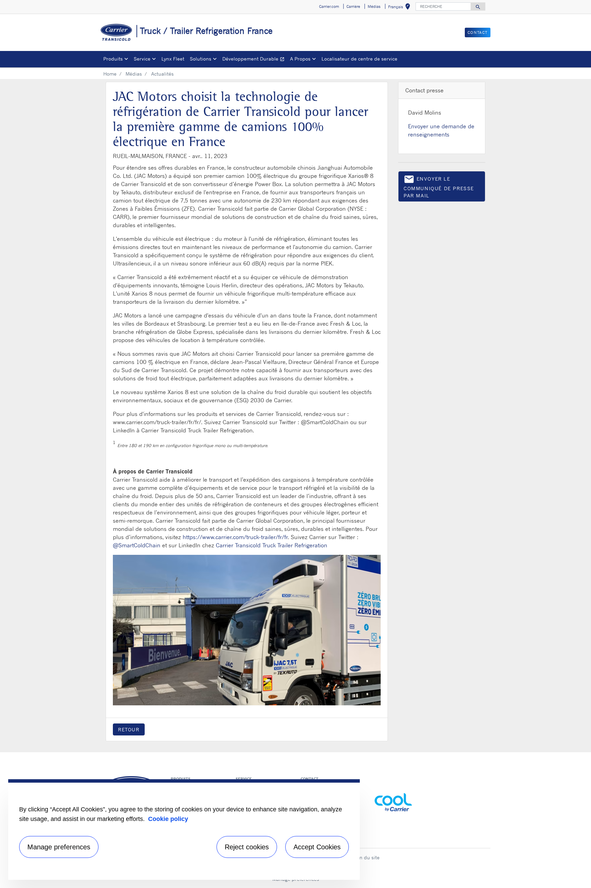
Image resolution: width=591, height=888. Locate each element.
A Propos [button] (300, 59)
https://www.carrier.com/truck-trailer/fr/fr (235, 537)
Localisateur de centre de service (359, 59)
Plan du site (366, 857)
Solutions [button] (200, 59)
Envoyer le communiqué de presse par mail (439, 186)
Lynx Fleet (172, 59)
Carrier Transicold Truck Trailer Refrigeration (271, 545)
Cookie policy (168, 818)
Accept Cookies (317, 847)
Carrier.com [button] (329, 6)
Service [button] (142, 59)
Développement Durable (254, 60)
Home (110, 74)
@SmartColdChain (136, 545)
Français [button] (400, 8)
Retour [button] (129, 729)
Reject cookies (247, 847)
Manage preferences (58, 847)
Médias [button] (374, 6)
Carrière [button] (353, 6)
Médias (134, 74)
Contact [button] (478, 32)
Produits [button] (113, 59)
